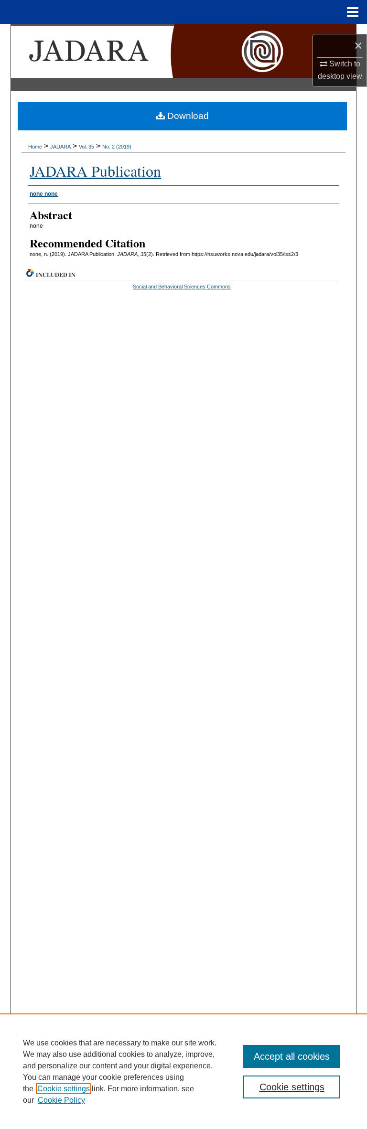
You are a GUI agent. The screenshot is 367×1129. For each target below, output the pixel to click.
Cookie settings (63, 1089)
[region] (183, 1071)
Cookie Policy (61, 1100)
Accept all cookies (292, 1056)
